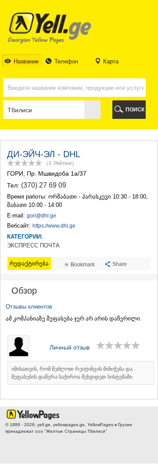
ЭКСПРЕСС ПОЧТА (33, 246)
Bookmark (83, 264)
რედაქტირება (29, 263)
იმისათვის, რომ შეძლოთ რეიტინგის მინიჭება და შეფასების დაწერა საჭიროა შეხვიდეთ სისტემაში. (72, 373)
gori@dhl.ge (41, 216)
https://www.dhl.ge (53, 226)
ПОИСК (135, 110)
